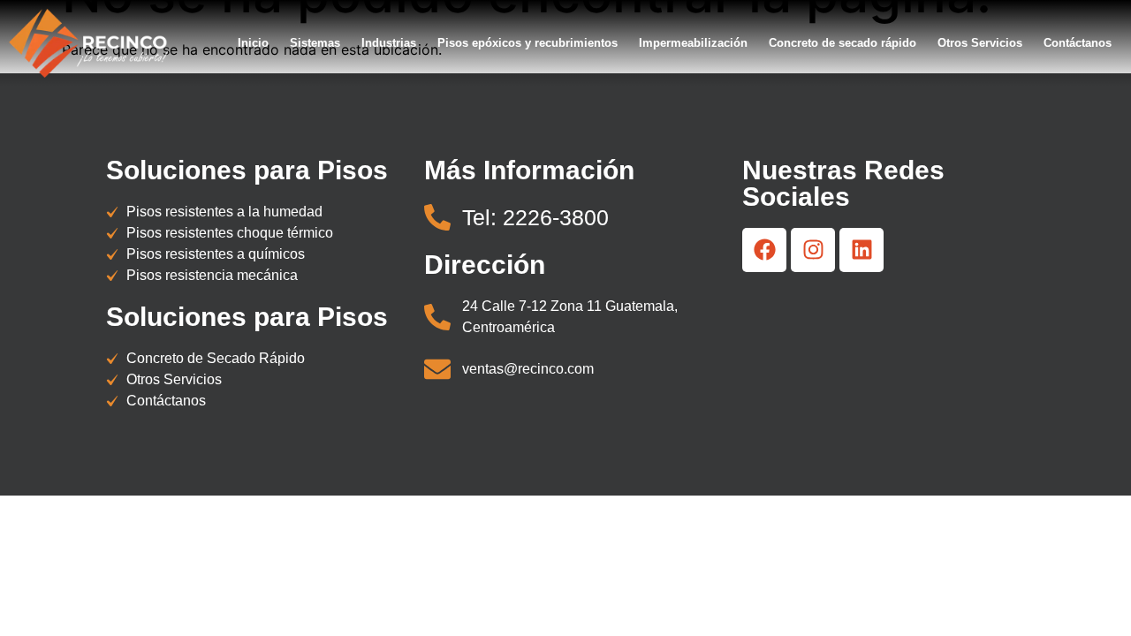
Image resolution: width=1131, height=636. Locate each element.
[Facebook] (764, 250)
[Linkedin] (861, 250)
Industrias (388, 42)
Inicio (253, 42)
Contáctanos (1078, 42)
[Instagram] (813, 250)
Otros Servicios (979, 42)
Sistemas (315, 42)
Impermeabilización (693, 42)
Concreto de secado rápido (842, 42)
